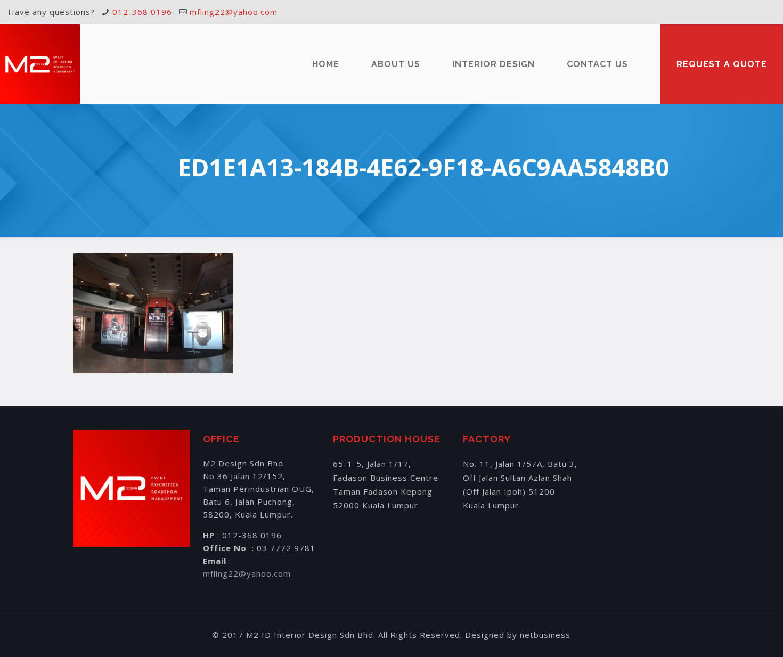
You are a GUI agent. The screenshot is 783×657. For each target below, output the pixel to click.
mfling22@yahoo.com (234, 11)
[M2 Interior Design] (40, 64)
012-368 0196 (142, 11)
